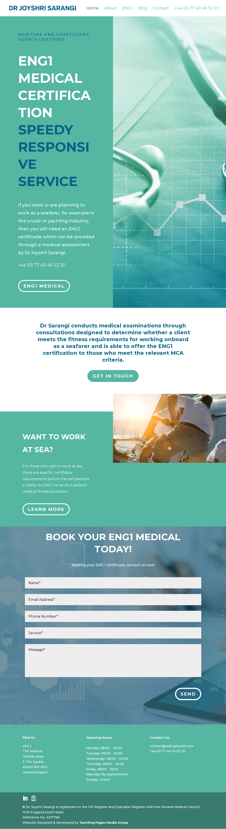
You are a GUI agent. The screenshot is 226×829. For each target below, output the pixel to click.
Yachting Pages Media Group (103, 823)
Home (93, 9)
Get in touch (113, 376)
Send (188, 694)
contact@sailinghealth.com (172, 746)
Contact (161, 9)
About (110, 9)
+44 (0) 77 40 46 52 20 (196, 9)
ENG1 (127, 9)
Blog (142, 9)
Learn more (46, 509)
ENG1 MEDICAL (44, 286)
